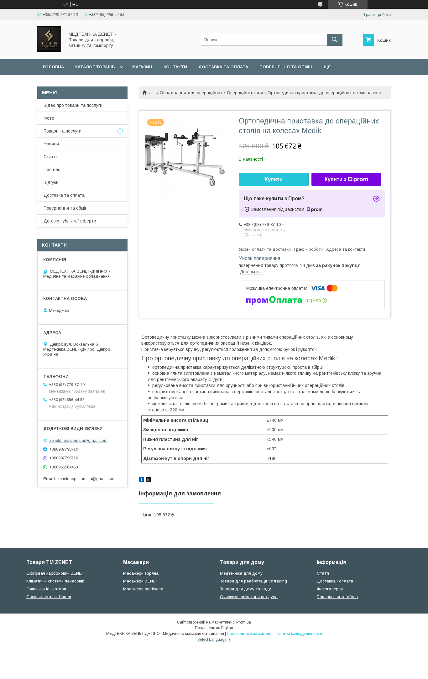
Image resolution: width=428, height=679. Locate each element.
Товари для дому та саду (245, 589)
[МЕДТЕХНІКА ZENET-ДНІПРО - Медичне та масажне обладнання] (49, 50)
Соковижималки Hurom (48, 596)
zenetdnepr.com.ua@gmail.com (78, 440)
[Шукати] (334, 40)
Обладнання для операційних (191, 92)
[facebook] (141, 480)
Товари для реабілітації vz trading (253, 581)
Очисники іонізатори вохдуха (249, 596)
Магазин (142, 67)
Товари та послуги (62, 130)
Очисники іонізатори (46, 589)
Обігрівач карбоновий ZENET (55, 573)
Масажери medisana (143, 589)
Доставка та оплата (223, 67)
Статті (50, 156)
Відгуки (51, 182)
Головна (53, 67)
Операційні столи (245, 92)
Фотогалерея (330, 589)
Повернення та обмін (285, 67)
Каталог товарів (95, 67)
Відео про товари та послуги (73, 105)
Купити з (335, 179)
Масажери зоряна (141, 573)
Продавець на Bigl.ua (214, 628)
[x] (148, 480)
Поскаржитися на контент (249, 633)
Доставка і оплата (335, 581)
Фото (49, 118)
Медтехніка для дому (241, 573)
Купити (274, 179)
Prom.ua (243, 622)
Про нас (52, 169)
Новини (51, 143)
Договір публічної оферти (70, 220)
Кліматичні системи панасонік (55, 581)
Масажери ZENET (140, 581)
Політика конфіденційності (298, 633)
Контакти (175, 67)
